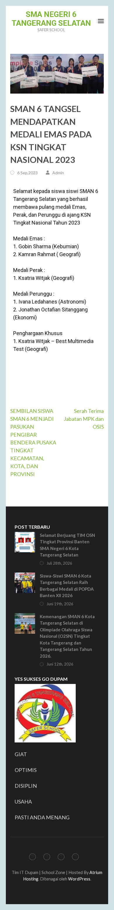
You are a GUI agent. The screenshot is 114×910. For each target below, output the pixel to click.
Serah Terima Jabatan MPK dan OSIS (84, 419)
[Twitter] (46, 857)
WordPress (79, 878)
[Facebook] (32, 857)
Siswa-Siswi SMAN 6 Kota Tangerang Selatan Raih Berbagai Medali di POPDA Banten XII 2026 (67, 585)
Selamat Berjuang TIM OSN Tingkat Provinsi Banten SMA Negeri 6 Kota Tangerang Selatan (67, 545)
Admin (58, 172)
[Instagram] (61, 857)
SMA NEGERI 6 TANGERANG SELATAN (51, 18)
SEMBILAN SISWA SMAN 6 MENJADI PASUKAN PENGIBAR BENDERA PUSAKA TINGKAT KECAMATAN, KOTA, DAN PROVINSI (33, 442)
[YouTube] (75, 857)
